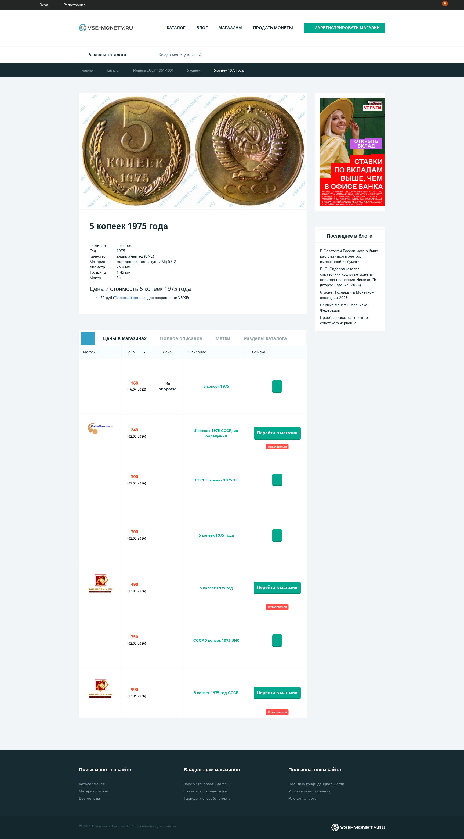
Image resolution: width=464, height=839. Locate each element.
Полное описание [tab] (181, 338)
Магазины (230, 28)
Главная (86, 70)
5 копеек (193, 70)
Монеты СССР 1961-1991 (153, 70)
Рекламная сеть (302, 798)
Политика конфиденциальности (316, 784)
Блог (202, 28)
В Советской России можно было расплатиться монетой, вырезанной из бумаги (349, 256)
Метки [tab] (223, 338)
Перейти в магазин (277, 432)
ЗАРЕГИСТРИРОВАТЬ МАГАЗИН (347, 28)
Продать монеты (273, 28)
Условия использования (309, 791)
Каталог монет (91, 784)
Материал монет (93, 791)
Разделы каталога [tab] (265, 338)
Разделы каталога (106, 54)
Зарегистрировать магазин (207, 784)
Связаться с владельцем (205, 791)
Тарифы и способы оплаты (207, 798)
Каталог (176, 28)
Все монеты (89, 798)
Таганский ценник (129, 297)
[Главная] (20, 5)
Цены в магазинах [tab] (125, 338)
